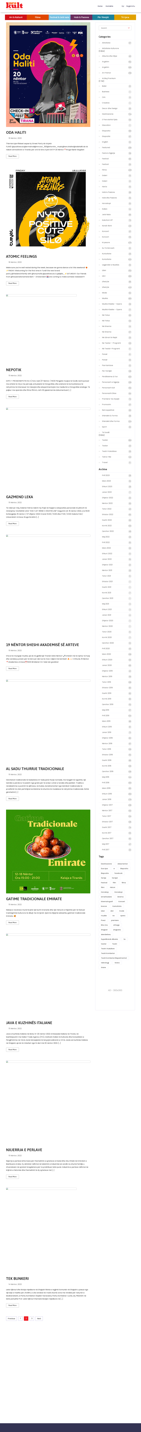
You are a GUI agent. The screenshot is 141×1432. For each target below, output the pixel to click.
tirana (117, 963)
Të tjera (125, 17)
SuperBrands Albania (109, 939)
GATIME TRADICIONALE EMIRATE (34, 899)
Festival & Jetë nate (59, 17)
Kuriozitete (117, 906)
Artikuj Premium (109, 78)
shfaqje (116, 925)
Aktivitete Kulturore (110, 48)
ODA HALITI (16, 132)
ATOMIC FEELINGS (21, 256)
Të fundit (106, 432)
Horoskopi (118, 892)
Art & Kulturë (15, 17)
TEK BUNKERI (17, 1278)
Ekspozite (105, 873)
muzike (104, 915)
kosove (104, 906)
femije (103, 878)
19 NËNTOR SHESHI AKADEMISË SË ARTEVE (42, 645)
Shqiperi (104, 930)
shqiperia (117, 930)
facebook (118, 873)
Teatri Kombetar (108, 953)
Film (114, 882)
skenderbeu (106, 934)
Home (100, 6)
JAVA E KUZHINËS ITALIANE (29, 1023)
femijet (115, 878)
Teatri (114, 944)
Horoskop (105, 892)
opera (122, 915)
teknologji (105, 963)
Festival (104, 882)
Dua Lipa (104, 868)
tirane (103, 967)
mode (121, 911)
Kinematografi (107, 901)
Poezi (103, 920)
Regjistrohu (130, 6)
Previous (11, 1318)
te (124, 939)
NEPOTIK (13, 370)
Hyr (122, 6)
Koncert (122, 901)
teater (103, 944)
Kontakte (109, 6)
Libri (111, 911)
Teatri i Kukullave (108, 948)
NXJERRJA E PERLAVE (24, 1150)
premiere (115, 920)
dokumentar (123, 864)
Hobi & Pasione (81, 17)
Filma (37, 17)
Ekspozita (124, 868)
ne (113, 915)
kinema (120, 897)
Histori (112, 887)
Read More (12, 156)
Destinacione (106, 864)
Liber (103, 911)
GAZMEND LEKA (19, 497)
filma (124, 882)
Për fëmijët (103, 17)
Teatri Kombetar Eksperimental (114, 958)
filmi (102, 887)
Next (39, 1318)
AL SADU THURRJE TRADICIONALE (35, 769)
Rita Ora (104, 925)
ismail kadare (106, 897)
